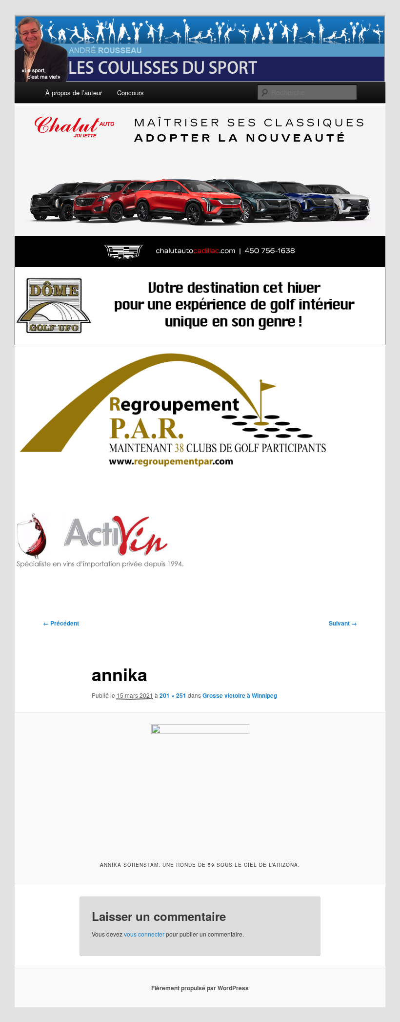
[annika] (200, 785)
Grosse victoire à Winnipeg (239, 695)
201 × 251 (173, 695)
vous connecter (144, 934)
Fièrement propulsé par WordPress (200, 987)
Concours (130, 92)
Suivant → (343, 623)
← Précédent (61, 623)
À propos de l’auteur (73, 92)
